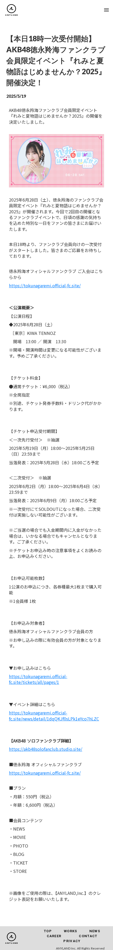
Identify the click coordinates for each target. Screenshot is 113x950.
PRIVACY (71, 941)
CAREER (54, 936)
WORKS (70, 931)
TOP (48, 931)
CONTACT (88, 936)
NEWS (94, 931)
